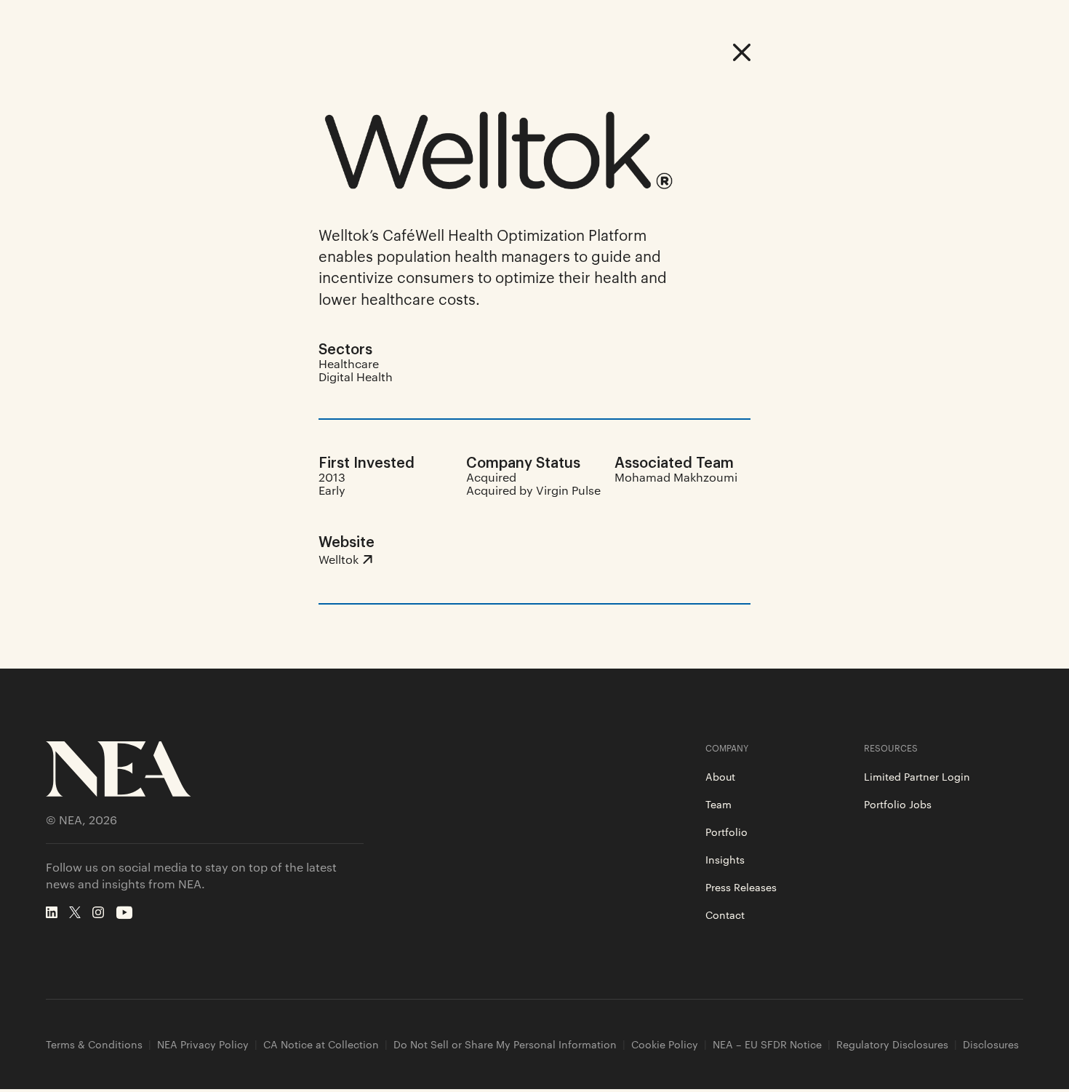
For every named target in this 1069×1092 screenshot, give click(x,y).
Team (718, 804)
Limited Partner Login (917, 776)
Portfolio (726, 831)
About (720, 776)
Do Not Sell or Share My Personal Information (505, 1044)
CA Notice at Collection (321, 1044)
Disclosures (991, 1044)
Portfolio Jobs (898, 804)
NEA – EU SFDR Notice (767, 1044)
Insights (725, 859)
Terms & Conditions (94, 1044)
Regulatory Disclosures (892, 1044)
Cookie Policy (664, 1044)
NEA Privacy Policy (203, 1044)
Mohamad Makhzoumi (675, 477)
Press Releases (741, 887)
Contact (725, 914)
